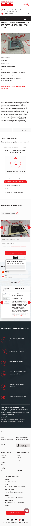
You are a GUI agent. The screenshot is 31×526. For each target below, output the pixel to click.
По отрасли (19, 460)
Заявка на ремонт (15, 512)
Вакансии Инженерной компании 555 (24, 445)
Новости (3, 442)
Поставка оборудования (22, 437)
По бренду (19, 457)
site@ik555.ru (21, 486)
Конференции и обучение (22, 439)
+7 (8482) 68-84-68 (11, 507)
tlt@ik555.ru (21, 507)
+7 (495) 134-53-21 (11, 486)
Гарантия (3, 455)
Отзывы (3, 437)
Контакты (19, 470)
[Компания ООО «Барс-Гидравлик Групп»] (6, 299)
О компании (4, 435)
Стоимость (3, 460)
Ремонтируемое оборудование (13, 18)
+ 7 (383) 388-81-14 (11, 502)
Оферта (3, 462)
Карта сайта (19, 442)
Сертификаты (4, 470)
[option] (15, 234)
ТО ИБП (3, 464)
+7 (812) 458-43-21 (11, 491)
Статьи (3, 444)
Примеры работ (21, 464)
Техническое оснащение (7, 439)
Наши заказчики (20, 435)
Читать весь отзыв (17, 315)
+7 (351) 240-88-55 (11, 497)
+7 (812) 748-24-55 (10, 492)
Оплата (3, 457)
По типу (19, 455)
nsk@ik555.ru (21, 502)
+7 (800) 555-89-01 (8, 13)
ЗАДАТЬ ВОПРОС (15, 267)
